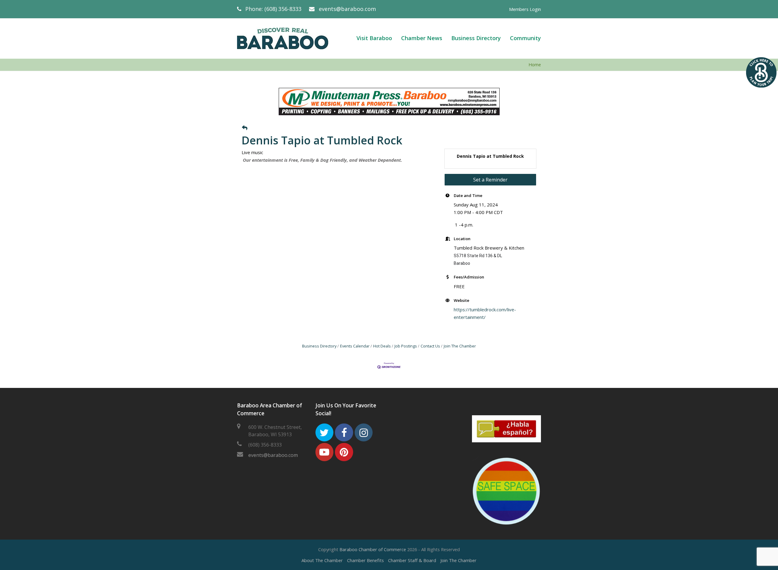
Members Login (525, 9)
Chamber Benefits (365, 560)
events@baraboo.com (347, 8)
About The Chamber (322, 560)
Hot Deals (382, 346)
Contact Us (430, 346)
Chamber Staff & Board (412, 560)
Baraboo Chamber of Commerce (372, 549)
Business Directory (319, 346)
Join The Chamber (460, 346)
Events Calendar (355, 346)
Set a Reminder (490, 179)
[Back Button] (244, 128)
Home (534, 64)
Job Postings (405, 346)
